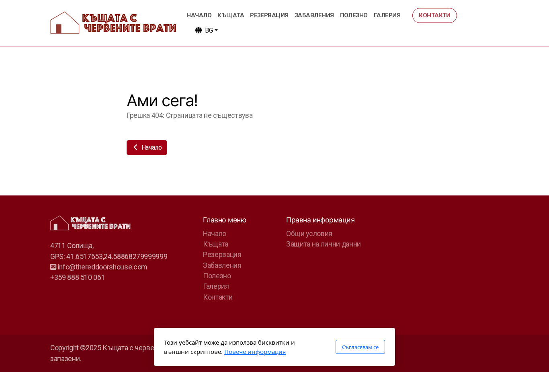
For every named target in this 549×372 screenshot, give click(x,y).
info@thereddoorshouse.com (102, 267)
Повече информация (255, 351)
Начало (151, 147)
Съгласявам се (360, 347)
